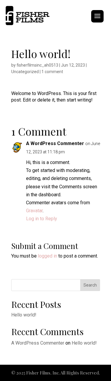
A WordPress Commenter (55, 143)
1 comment (52, 71)
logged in (47, 256)
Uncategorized (25, 71)
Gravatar (34, 210)
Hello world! (23, 315)
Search (90, 285)
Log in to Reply (41, 218)
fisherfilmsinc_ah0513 (37, 65)
